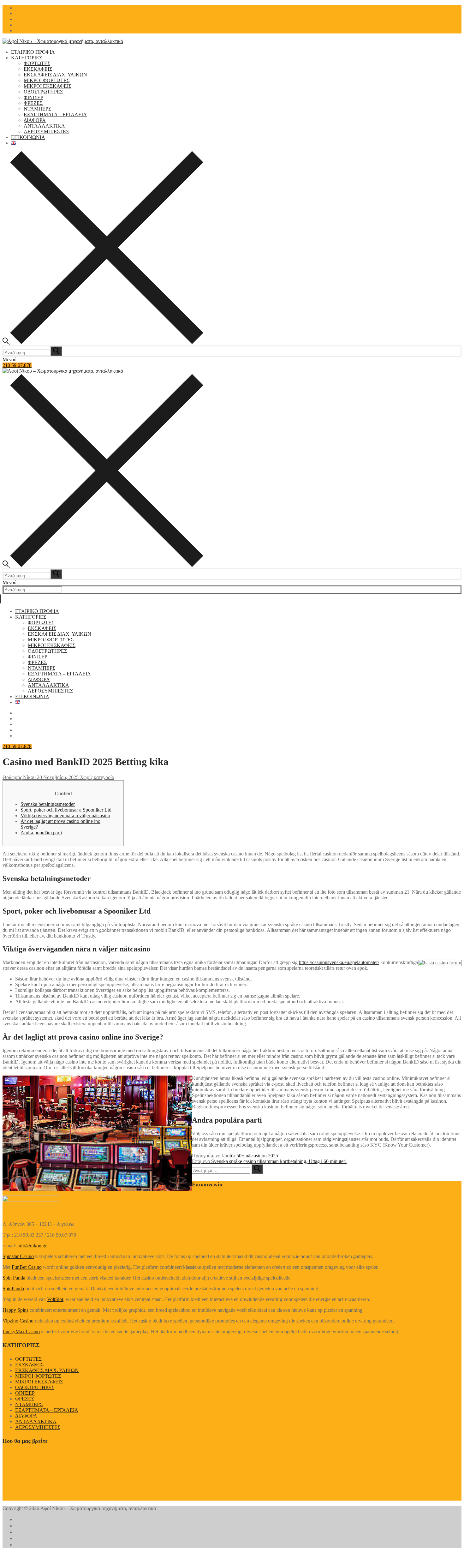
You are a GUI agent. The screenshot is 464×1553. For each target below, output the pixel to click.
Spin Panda (14, 1277)
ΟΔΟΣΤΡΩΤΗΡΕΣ (34, 1387)
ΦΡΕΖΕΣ (24, 1398)
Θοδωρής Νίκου (19, 777)
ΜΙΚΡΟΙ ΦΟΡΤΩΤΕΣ (38, 1376)
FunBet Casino (27, 1267)
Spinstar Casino (18, 1256)
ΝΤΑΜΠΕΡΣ (29, 1404)
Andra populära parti (41, 832)
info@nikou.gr (32, 1245)
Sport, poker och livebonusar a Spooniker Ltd (66, 809)
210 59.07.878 (17, 365)
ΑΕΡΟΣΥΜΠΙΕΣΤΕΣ (37, 1427)
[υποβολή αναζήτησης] (56, 351)
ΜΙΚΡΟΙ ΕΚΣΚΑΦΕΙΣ (39, 1381)
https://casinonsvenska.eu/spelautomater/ (339, 962)
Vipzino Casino (18, 1320)
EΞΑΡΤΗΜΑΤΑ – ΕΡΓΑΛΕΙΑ (46, 1410)
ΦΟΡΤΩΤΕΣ (28, 1359)
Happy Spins (15, 1310)
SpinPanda (13, 1288)
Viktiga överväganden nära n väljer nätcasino (65, 815)
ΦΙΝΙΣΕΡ (25, 1393)
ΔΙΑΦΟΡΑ (26, 1415)
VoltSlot (55, 1299)
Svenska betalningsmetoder (48, 804)
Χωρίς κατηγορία (96, 777)
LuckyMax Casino (21, 1331)
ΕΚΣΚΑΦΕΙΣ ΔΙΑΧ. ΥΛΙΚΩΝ (47, 1370)
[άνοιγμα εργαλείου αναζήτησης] (103, 342)
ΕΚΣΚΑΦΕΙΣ (29, 1364)
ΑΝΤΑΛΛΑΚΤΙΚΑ (36, 1421)
